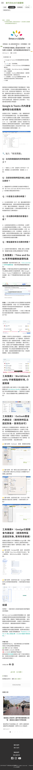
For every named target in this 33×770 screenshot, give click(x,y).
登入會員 (18, 679)
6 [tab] (22, 732)
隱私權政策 (16, 755)
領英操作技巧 (6, 10)
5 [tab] (20, 732)
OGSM (27, 7)
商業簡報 (20, 7)
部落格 (8, 20)
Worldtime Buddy (14, 389)
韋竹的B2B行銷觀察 (15, 2)
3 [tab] (15, 732)
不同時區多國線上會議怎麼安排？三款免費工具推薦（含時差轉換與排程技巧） (17, 22)
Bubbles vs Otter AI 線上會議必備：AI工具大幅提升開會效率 (16, 634)
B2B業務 (11, 7)
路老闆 (17, 767)
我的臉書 (10, 654)
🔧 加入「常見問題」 (12, 63)
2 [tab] (13, 732)
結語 (6, 80)
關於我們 (16, 748)
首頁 (3, 20)
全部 (5, 7)
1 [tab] (10, 732)
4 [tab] (18, 732)
